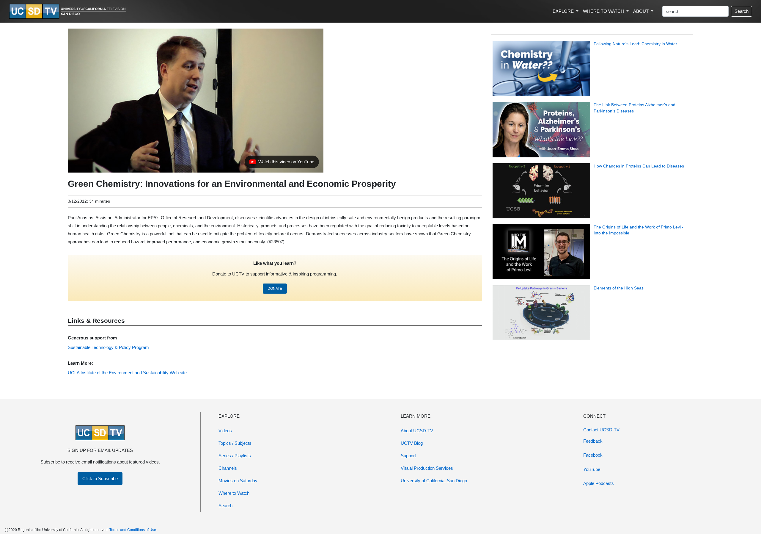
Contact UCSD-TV (601, 429)
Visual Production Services (427, 468)
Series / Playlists (234, 455)
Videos (225, 430)
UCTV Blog (412, 443)
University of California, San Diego (434, 480)
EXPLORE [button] (564, 11)
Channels (227, 468)
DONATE (275, 288)
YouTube (591, 469)
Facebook (593, 455)
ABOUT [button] (641, 11)
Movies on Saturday (237, 480)
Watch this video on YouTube (281, 163)
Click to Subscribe (100, 478)
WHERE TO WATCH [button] (604, 11)
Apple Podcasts (598, 483)
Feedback (593, 441)
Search (742, 11)
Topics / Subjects (234, 443)
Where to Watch (233, 493)
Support (408, 455)
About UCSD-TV (417, 430)
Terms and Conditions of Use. (133, 530)
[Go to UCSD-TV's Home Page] (68, 11)
